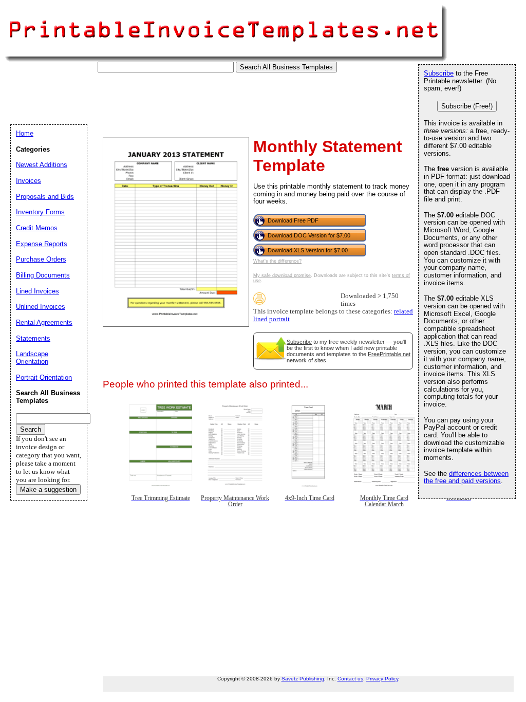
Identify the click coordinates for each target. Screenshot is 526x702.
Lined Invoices (37, 291)
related (403, 311)
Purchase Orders (41, 259)
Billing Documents (43, 275)
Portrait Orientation (44, 377)
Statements (33, 338)
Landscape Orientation (32, 357)
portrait (279, 319)
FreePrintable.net (389, 354)
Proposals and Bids (45, 196)
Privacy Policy (382, 678)
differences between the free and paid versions (466, 477)
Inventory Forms (40, 212)
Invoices (28, 180)
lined (260, 319)
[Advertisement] (197, 95)
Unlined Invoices (40, 306)
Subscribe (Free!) (467, 106)
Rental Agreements (44, 322)
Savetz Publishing (302, 678)
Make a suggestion (48, 489)
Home (24, 133)
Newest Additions (41, 165)
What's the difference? (277, 261)
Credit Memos (37, 228)
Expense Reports (41, 244)
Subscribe (299, 342)
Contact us (350, 678)
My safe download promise (282, 275)
